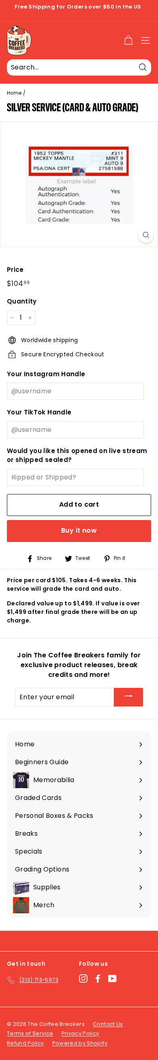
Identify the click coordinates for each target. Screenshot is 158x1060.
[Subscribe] (128, 697)
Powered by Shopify (79, 1043)
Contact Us (108, 1024)
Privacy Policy (80, 1033)
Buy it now (79, 530)
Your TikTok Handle (39, 412)
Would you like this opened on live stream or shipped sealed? (77, 455)
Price (15, 269)
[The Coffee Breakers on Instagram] (83, 978)
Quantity (22, 301)
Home (14, 93)
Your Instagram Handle (46, 374)
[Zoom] (146, 235)
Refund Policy (25, 1043)
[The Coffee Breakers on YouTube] (112, 978)
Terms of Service (30, 1033)
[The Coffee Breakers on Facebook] (98, 978)
